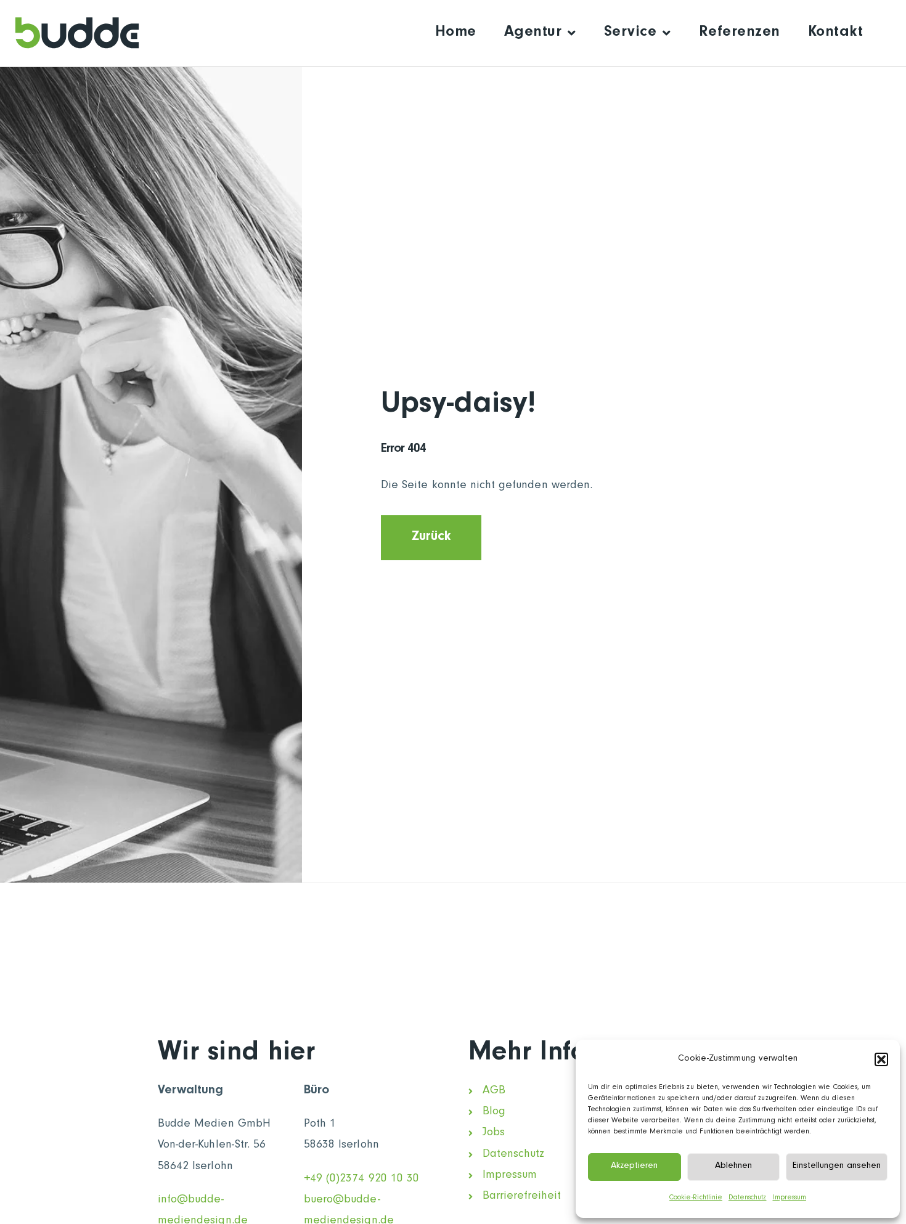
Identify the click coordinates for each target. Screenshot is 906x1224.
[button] (881, 1059)
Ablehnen (733, 1166)
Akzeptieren (634, 1166)
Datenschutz (747, 1198)
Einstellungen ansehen (837, 1166)
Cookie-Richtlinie (695, 1198)
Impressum (789, 1198)
